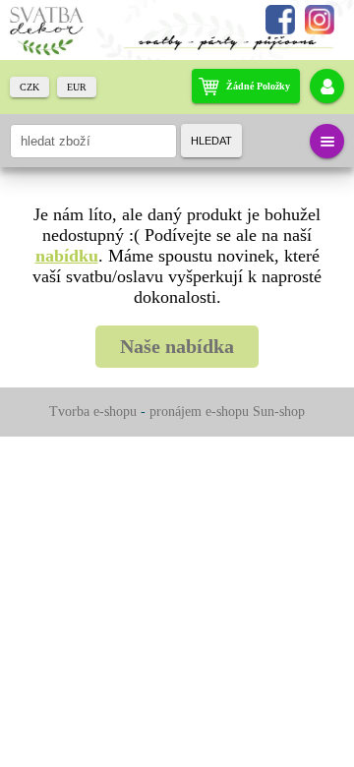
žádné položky (258, 86)
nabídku (66, 256)
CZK (29, 87)
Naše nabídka (177, 346)
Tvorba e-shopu (93, 411)
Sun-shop (279, 411)
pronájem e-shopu (199, 411)
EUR (77, 87)
